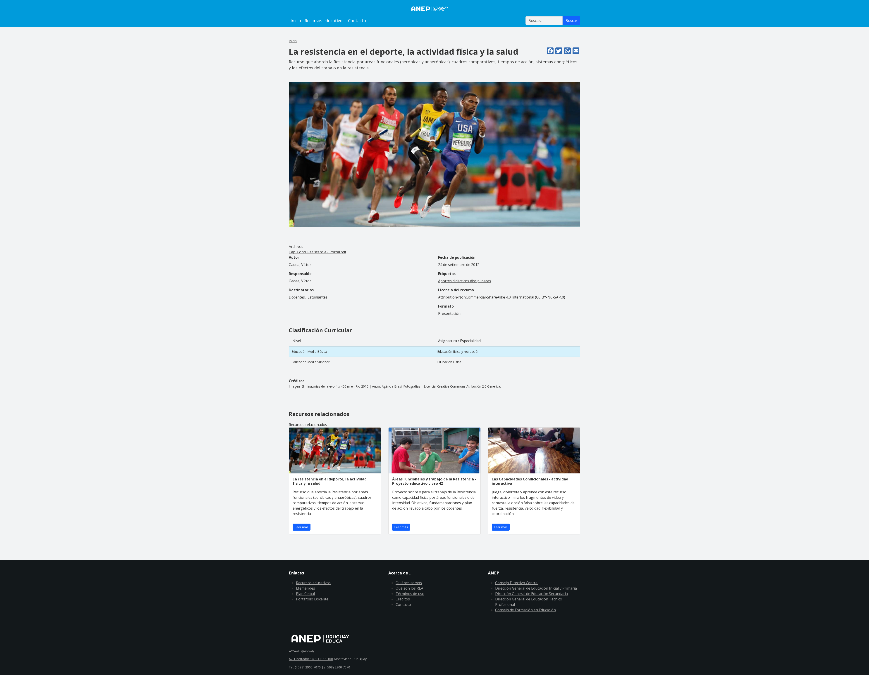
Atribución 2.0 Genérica (483, 386)
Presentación (449, 313)
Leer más (301, 527)
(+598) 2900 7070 (337, 667)
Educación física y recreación (458, 351)
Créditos (403, 599)
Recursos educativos (324, 20)
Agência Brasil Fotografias (401, 386)
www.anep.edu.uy (301, 650)
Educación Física (449, 362)
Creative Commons (451, 386)
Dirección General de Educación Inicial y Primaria (536, 588)
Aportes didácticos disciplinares (464, 280)
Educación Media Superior (310, 362)
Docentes (297, 297)
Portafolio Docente (312, 599)
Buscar (571, 20)
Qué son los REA (409, 588)
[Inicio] (434, 9)
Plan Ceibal (305, 593)
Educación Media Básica (309, 351)
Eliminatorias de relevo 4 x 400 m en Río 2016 (334, 386)
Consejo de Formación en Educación (525, 609)
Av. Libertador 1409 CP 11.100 (311, 659)
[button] (434, 154)
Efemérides (305, 588)
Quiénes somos (409, 582)
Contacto (357, 20)
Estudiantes (317, 297)
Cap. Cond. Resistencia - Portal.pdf (317, 251)
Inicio (296, 20)
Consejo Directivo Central (516, 582)
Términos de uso (410, 593)
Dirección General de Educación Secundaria (531, 593)
